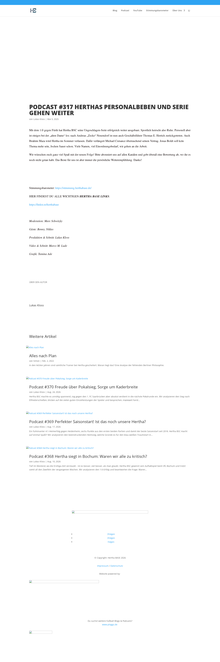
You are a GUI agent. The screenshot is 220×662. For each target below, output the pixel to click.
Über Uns (177, 10)
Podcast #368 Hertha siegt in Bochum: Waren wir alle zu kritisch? (88, 456)
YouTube (137, 10)
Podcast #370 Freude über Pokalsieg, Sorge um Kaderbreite (83, 387)
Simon (36, 360)
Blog (115, 10)
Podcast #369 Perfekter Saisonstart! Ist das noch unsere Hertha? (87, 421)
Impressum (103, 565)
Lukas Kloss (39, 119)
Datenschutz (116, 565)
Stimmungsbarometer (157, 10)
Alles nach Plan (42, 355)
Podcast (125, 10)
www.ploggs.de (110, 624)
